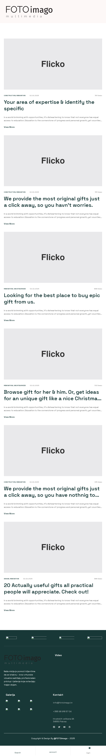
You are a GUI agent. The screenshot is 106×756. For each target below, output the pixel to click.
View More (9, 127)
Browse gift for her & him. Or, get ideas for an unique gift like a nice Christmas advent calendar (52, 398)
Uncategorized (20, 289)
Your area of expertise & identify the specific (49, 105)
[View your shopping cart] (88, 749)
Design (6, 579)
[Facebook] (54, 727)
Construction (10, 95)
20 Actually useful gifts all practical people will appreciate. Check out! (48, 588)
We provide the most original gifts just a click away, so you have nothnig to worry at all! (52, 495)
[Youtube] (64, 727)
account (53, 752)
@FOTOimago (60, 738)
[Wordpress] (70, 727)
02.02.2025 (34, 95)
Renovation (20, 95)
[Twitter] (59, 727)
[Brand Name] (11, 638)
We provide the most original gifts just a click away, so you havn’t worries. (52, 201)
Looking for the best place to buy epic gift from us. (52, 298)
